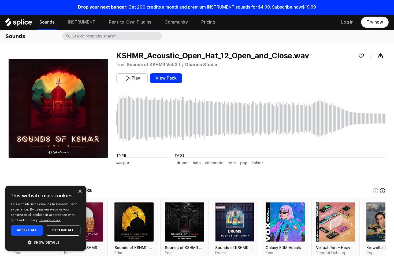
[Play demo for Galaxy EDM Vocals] (285, 222)
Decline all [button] (63, 230)
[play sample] (250, 118)
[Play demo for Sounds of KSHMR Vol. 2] (134, 222)
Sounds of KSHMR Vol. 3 (152, 64)
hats (197, 163)
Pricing (208, 22)
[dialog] (45, 218)
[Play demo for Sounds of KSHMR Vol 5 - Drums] (235, 222)
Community (176, 22)
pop (243, 163)
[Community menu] (192, 22)
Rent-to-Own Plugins (130, 22)
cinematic (214, 163)
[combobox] (116, 36)
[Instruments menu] (99, 22)
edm (232, 163)
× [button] (80, 192)
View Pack (166, 78)
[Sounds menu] (58, 22)
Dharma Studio (201, 64)
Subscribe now (287, 7)
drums (182, 163)
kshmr (257, 163)
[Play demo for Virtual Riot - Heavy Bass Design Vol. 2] (335, 222)
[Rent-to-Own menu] (155, 22)
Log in (347, 22)
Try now (375, 22)
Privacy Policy (50, 220)
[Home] (18, 23)
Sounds (46, 22)
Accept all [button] (27, 230)
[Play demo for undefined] (58, 108)
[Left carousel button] (375, 190)
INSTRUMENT (81, 22)
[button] (45, 242)
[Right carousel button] (382, 190)
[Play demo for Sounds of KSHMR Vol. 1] (184, 222)
